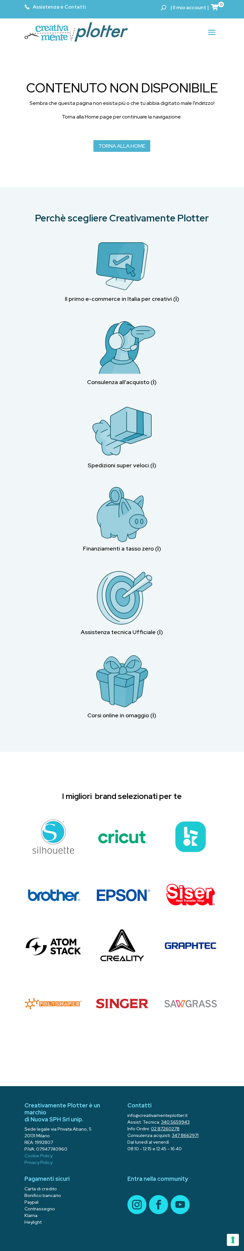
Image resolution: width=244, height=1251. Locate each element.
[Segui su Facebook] (158, 1204)
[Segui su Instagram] (136, 1204)
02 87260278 (165, 1129)
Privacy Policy (38, 1162)
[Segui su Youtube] (180, 1204)
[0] (215, 7)
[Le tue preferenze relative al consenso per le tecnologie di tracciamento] (233, 1240)
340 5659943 (175, 1122)
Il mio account (189, 7)
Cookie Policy (38, 1156)
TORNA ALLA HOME (121, 146)
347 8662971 (185, 1135)
